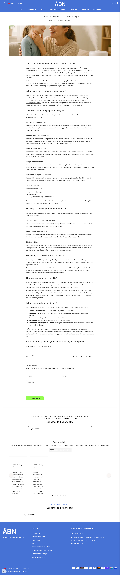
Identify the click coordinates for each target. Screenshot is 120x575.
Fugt (33, 355)
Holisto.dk (26, 572)
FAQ (33, 543)
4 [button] (57, 495)
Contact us (36, 533)
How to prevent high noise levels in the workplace (38, 466)
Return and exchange (39, 554)
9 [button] (65, 495)
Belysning (15, 461)
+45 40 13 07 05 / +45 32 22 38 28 (83, 541)
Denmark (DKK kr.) (12, 568)
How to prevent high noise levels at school (17, 466)
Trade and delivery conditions (42, 550)
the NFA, (38, 260)
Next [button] (109, 475)
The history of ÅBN (38, 537)
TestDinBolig (75, 154)
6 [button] (60, 495)
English (20, 3)
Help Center (36, 540)
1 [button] (52, 495)
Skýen (47, 291)
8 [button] (63, 495)
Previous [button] (11, 475)
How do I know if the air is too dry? (39, 346)
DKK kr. (13, 3)
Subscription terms (38, 557)
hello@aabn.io (78, 544)
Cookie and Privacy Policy (41, 547)
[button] (5, 3)
